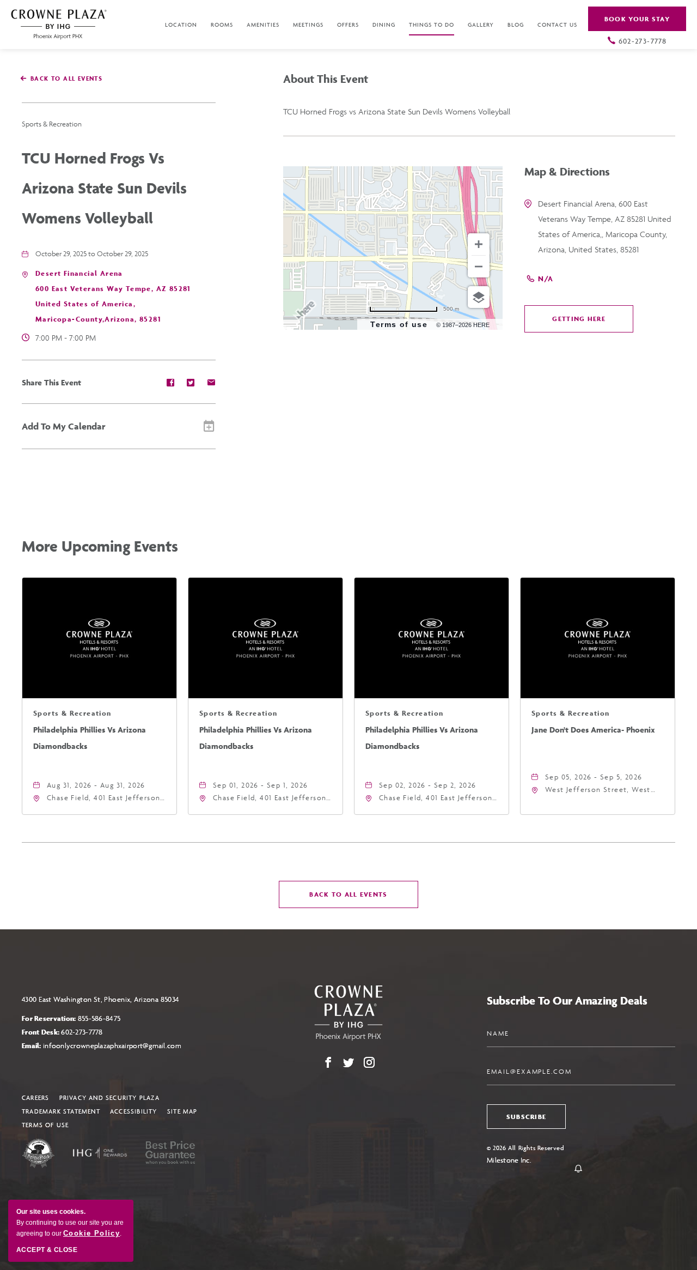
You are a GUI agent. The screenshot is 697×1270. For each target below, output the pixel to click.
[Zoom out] (479, 266)
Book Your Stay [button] (637, 19)
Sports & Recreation (52, 124)
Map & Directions (567, 171)
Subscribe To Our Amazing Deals (567, 1000)
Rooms (222, 24)
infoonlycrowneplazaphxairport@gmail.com (112, 1045)
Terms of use (398, 324)
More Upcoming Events (100, 545)
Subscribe (526, 1116)
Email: (101, 1045)
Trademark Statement (61, 1111)
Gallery (481, 24)
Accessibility (133, 1111)
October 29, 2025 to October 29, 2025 (91, 253)
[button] (578, 318)
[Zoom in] (479, 244)
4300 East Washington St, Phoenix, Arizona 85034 (101, 999)
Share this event (51, 382)
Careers (35, 1097)
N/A (545, 278)
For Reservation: (71, 1018)
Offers (348, 24)
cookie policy (91, 1233)
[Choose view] (479, 297)
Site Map (182, 1111)
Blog (516, 24)
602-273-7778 (643, 41)
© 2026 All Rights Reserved (525, 1148)
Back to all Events (66, 78)
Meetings (308, 24)
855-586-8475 (99, 1018)
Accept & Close (46, 1250)
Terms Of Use (45, 1125)
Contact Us (557, 24)
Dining (383, 24)
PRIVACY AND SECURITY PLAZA (109, 1097)
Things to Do (431, 24)
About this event (325, 79)
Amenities (263, 24)
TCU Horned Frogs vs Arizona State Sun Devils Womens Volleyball (104, 187)
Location (181, 24)
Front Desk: (62, 1032)
